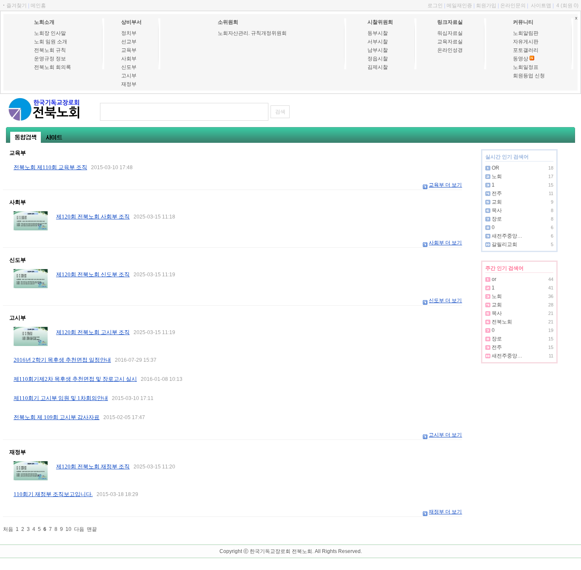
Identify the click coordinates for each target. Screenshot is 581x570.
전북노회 (502, 322)
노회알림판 (525, 33)
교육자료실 (450, 42)
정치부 (129, 33)
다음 (79, 529)
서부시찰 (377, 42)
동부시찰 (377, 33)
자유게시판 (525, 42)
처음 (8, 529)
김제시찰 (377, 67)
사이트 (54, 137)
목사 (497, 210)
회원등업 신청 (529, 76)
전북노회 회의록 (52, 67)
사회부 (129, 59)
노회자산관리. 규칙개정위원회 (252, 33)
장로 (497, 219)
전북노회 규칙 (50, 50)
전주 (497, 193)
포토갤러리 (525, 50)
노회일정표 (525, 67)
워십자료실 (450, 33)
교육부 (129, 50)
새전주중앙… (507, 236)
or (494, 279)
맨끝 (92, 529)
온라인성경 (450, 50)
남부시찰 (377, 50)
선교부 (129, 42)
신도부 (129, 67)
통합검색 (25, 137)
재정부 (129, 84)
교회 (497, 202)
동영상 (520, 59)
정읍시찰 (377, 59)
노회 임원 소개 (50, 42)
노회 (497, 176)
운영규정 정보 (50, 59)
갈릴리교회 (504, 244)
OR (495, 168)
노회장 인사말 (50, 33)
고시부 (129, 76)
